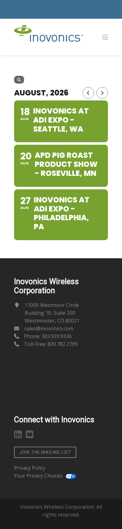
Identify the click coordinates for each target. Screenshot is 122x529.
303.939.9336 (57, 336)
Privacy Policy (29, 467)
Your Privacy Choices (38, 475)
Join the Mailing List (45, 452)
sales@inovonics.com (48, 328)
